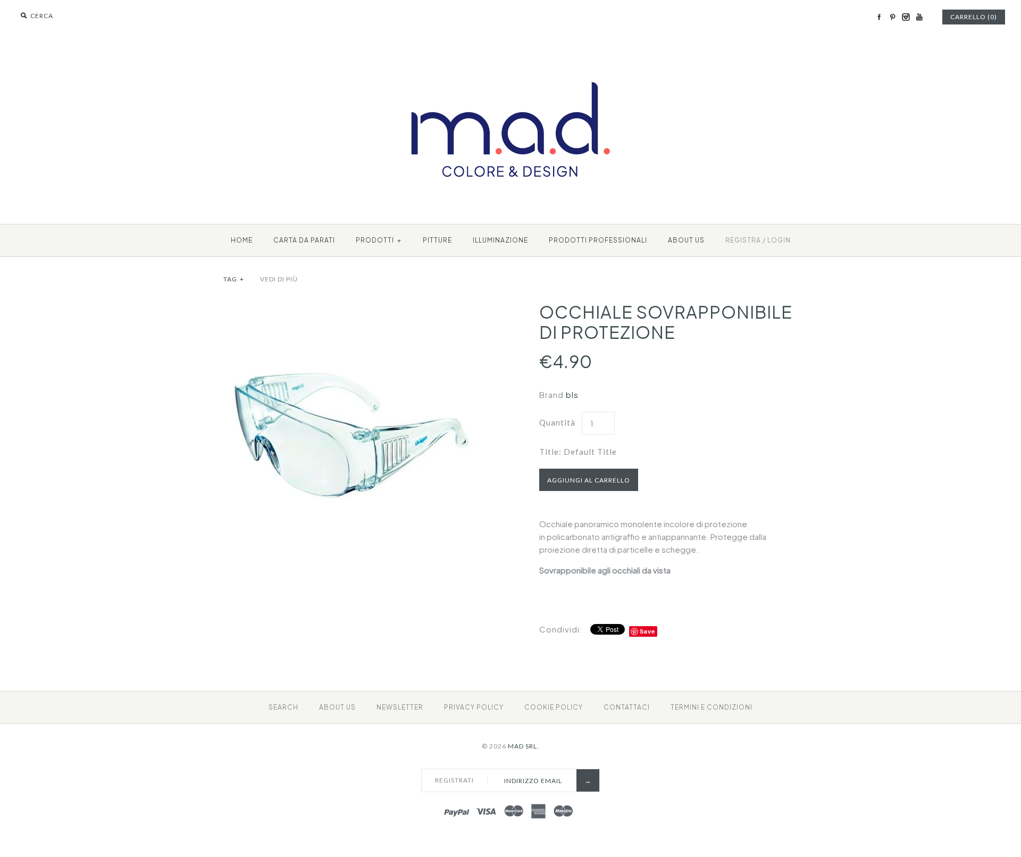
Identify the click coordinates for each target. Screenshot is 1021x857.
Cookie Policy (553, 707)
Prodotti (378, 240)
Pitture (437, 240)
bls (572, 394)
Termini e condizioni (711, 707)
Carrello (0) (973, 17)
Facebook (879, 17)
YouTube (919, 17)
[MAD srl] (510, 62)
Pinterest (892, 17)
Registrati (454, 780)
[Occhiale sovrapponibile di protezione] (352, 308)
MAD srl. (523, 746)
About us (686, 240)
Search (283, 707)
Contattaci (627, 707)
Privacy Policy (474, 707)
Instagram (905, 17)
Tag (233, 279)
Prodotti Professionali (598, 240)
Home (242, 240)
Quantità (557, 422)
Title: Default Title (578, 451)
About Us (337, 707)
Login (779, 240)
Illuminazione (500, 240)
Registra (743, 240)
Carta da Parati (304, 240)
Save (647, 631)
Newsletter (399, 707)
